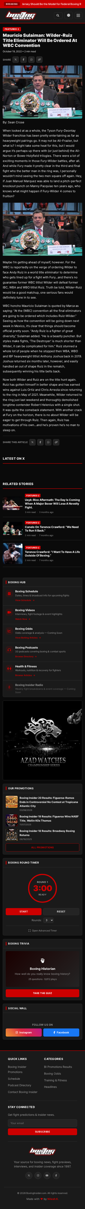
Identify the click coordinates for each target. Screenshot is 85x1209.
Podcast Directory (19, 1085)
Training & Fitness (55, 1080)
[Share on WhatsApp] (31, 59)
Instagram (25, 1032)
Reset (61, 911)
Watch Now (21, 619)
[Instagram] (38, 1175)
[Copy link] (39, 59)
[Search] (58, 15)
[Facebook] (56, 1175)
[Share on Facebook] (23, 59)
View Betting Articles (26, 637)
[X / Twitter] (28, 1175)
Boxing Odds (52, 1073)
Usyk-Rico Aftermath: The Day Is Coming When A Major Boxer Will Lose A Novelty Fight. (52, 503)
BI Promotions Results (58, 1066)
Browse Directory (24, 656)
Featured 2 (12, 29)
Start (24, 911)
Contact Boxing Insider (22, 1092)
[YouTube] (47, 1175)
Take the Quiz (42, 993)
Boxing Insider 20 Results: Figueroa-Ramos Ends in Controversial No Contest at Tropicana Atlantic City (49, 802)
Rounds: (37, 920)
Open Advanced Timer (44, 930)
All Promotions (42, 847)
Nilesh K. (53, 1198)
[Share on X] (15, 59)
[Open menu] (78, 15)
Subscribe (42, 1131)
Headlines (50, 1086)
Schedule (14, 1078)
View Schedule (23, 600)
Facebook (63, 1032)
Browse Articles (23, 675)
